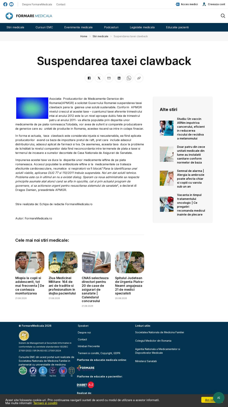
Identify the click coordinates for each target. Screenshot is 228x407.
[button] (186, 4)
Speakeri (83, 325)
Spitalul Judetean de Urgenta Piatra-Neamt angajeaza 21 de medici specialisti (129, 285)
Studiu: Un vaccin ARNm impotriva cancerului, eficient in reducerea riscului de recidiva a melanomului (191, 128)
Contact (60, 4)
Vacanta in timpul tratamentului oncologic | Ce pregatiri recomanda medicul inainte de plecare (191, 204)
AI (218, 398)
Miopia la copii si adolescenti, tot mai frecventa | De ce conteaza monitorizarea (29, 285)
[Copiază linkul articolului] (139, 78)
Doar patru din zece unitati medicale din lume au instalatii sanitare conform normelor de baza (191, 154)
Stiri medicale (15, 27)
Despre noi (84, 332)
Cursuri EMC (44, 27)
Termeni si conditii (45, 403)
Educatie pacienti (177, 27)
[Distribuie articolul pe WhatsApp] (129, 78)
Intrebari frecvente (89, 346)
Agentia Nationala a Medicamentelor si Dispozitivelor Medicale (157, 351)
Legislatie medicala (142, 27)
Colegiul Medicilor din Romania (153, 340)
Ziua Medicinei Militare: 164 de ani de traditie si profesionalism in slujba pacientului (62, 285)
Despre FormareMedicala (37, 4)
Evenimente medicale (78, 27)
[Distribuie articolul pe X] (99, 78)
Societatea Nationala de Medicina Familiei (43, 360)
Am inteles (212, 400)
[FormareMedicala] (29, 16)
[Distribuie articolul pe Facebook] (89, 78)
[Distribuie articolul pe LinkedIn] (119, 78)
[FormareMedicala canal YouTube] (11, 4)
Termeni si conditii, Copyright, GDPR (99, 353)
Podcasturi (111, 27)
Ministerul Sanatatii (146, 361)
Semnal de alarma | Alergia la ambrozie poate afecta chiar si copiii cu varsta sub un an (190, 178)
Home (83, 36)
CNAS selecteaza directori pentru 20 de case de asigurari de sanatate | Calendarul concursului (95, 289)
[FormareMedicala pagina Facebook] (5, 4)
